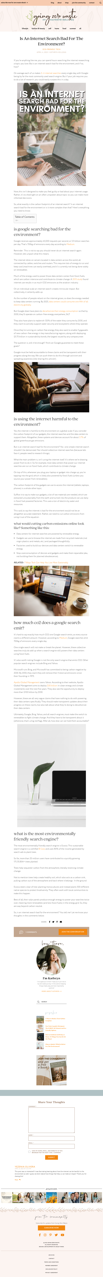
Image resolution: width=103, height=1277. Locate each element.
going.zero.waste (51, 1189)
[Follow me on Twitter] (56, 1235)
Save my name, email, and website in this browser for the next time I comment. (47, 1152)
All (80, 28)
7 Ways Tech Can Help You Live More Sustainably (46, 562)
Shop (66, 3)
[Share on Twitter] (53, 922)
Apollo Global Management (26, 682)
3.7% (81, 437)
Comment (32, 1106)
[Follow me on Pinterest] (50, 1235)
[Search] (100, 2)
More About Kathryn (51, 991)
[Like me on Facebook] (40, 1235)
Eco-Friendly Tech (51, 49)
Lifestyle (25, 28)
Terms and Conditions (51, 1262)
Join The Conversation (73, 932)
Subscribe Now (51, 1228)
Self (49, 28)
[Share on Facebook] (49, 922)
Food (64, 28)
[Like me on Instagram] (45, 1235)
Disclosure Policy (51, 1269)
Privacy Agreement (51, 1272)
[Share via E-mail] (61, 922)
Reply (16, 1180)
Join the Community (79, 3)
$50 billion (52, 685)
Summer (73, 28)
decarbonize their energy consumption (60, 311)
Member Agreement (51, 1265)
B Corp (42, 848)
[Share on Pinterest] (57, 922)
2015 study (77, 279)
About (60, 3)
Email (31, 1143)
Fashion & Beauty (38, 28)
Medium (70, 244)
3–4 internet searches (51, 73)
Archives (52, 1255)
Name (30, 1135)
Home (57, 28)
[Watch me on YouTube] (62, 1235)
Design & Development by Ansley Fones (51, 1246)
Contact (91, 3)
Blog (52, 3)
